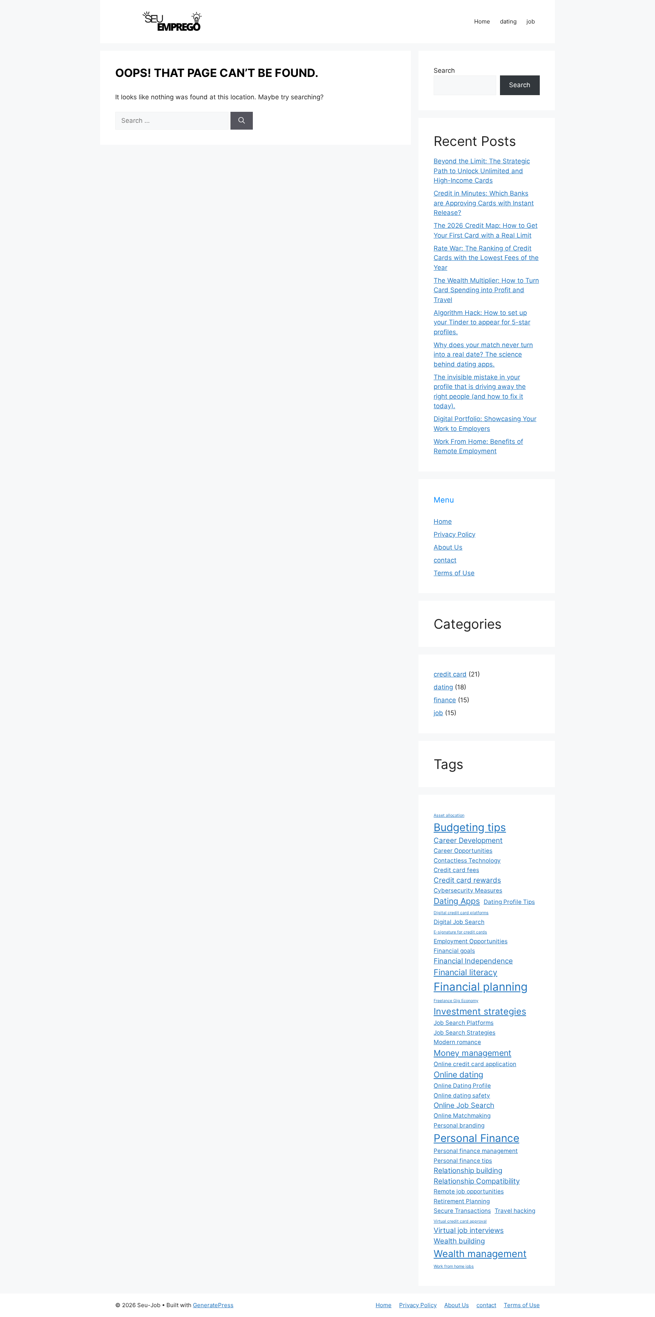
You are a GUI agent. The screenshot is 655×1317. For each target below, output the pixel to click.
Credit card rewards (467, 880)
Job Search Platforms (464, 1022)
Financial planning (481, 986)
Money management (472, 1053)
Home (482, 21)
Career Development (468, 840)
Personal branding (459, 1125)
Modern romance (457, 1042)
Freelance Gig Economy (456, 1000)
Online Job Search (464, 1105)
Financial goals (454, 950)
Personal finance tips (463, 1160)
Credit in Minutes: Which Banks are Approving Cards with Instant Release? (484, 202)
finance (445, 700)
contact (445, 560)
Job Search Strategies (464, 1032)
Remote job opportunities (469, 1191)
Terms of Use (454, 573)
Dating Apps (457, 901)
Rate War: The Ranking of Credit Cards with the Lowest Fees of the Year (486, 257)
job (531, 21)
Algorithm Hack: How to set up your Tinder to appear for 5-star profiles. (482, 322)
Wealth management (480, 1253)
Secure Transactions (462, 1210)
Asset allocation (449, 815)
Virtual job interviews (469, 1230)
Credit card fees (456, 870)
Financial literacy (465, 972)
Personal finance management (476, 1150)
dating (508, 21)
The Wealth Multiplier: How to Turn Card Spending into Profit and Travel (486, 290)
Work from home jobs (454, 1266)
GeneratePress (213, 1305)
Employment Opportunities (471, 941)
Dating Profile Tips (509, 901)
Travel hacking (515, 1210)
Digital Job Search (459, 922)
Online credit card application (475, 1064)
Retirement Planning (462, 1201)
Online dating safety (462, 1095)
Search (444, 70)
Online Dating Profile (462, 1085)
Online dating (458, 1074)
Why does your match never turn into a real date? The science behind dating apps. (483, 354)
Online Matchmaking (462, 1115)
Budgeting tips (470, 827)
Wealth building (459, 1241)
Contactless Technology (467, 860)
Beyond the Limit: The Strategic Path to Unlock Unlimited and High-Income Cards (482, 170)
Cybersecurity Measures (468, 890)
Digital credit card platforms (461, 912)
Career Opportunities (463, 850)
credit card (450, 674)
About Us (448, 547)
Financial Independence (473, 961)
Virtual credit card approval (460, 1221)
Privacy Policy (454, 534)
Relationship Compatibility (477, 1181)
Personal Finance (476, 1138)
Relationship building (468, 1170)
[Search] (241, 121)
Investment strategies (480, 1011)
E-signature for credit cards (460, 932)
